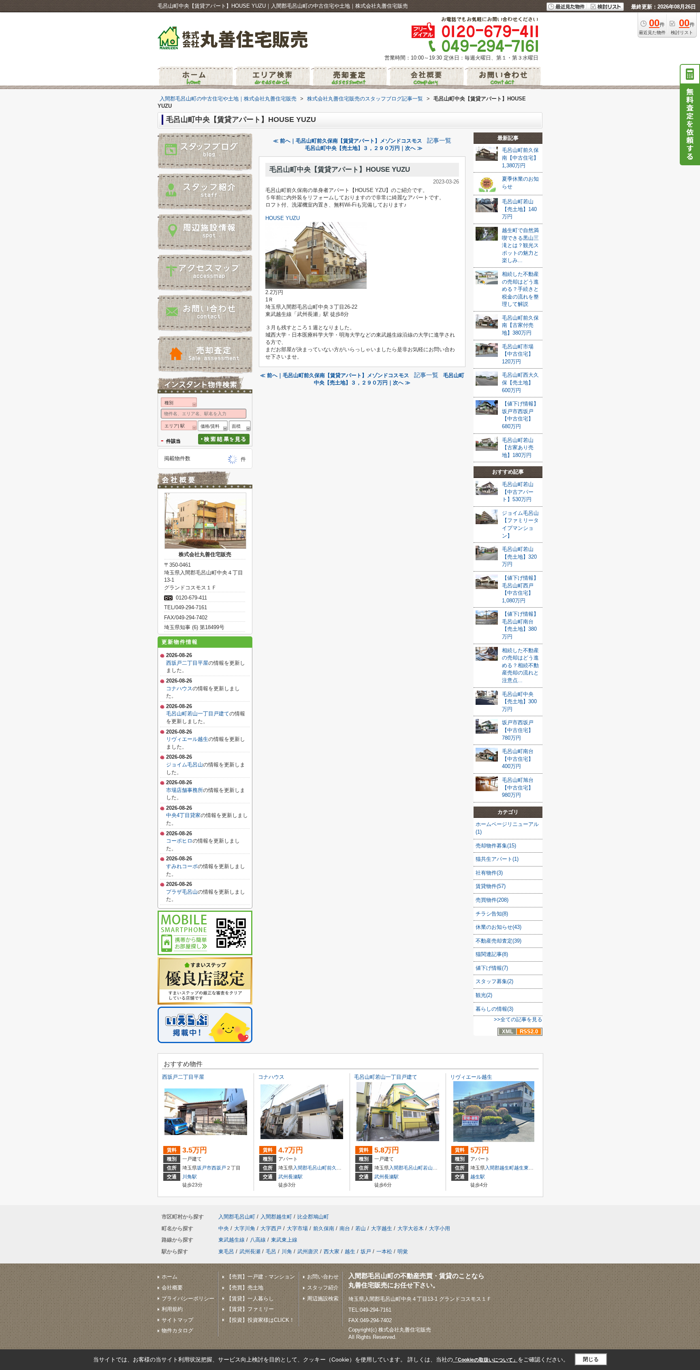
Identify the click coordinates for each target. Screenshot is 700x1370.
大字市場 (297, 1228)
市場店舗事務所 (184, 790)
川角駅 (189, 1177)
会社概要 (172, 1288)
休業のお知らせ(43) (498, 927)
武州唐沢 (307, 1251)
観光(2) (484, 995)
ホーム (169, 1277)
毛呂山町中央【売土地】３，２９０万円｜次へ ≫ (364, 148)
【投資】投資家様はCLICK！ (260, 1320)
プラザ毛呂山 (182, 892)
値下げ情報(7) (492, 968)
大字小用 (439, 1228)
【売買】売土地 (244, 1288)
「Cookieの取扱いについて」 (485, 1360)
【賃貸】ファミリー (250, 1309)
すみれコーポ (182, 866)
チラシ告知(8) (492, 914)
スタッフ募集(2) (494, 981)
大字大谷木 (410, 1228)
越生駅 (477, 1177)
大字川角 (244, 1228)
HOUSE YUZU (282, 218)
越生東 (521, 1168)
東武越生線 (231, 1240)
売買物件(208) (492, 900)
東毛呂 (226, 1251)
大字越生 (381, 1228)
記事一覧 (439, 140)
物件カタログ (177, 1330)
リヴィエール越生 (187, 739)
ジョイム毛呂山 (184, 765)
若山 (428, 1168)
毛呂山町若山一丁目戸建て (197, 714)
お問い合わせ (323, 1277)
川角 (287, 1251)
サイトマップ (177, 1320)
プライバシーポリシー (188, 1298)
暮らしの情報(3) (494, 1009)
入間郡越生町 (499, 1168)
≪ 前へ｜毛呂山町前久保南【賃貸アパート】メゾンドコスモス (347, 141)
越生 (350, 1251)
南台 (344, 1228)
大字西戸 (271, 1228)
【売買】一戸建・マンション (260, 1277)
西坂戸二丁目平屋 (187, 663)
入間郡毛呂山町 (310, 1168)
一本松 (384, 1251)
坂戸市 (204, 1168)
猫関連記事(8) (492, 954)
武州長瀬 (249, 1251)
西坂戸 (218, 1168)
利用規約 (172, 1309)
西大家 (331, 1251)
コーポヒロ (179, 841)
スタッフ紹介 (323, 1288)
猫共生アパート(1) (497, 859)
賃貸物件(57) (491, 886)
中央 (223, 1228)
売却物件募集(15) (496, 846)
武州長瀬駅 (290, 1177)
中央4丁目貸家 (183, 815)
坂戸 (366, 1251)
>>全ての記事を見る (518, 1019)
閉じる (591, 1359)
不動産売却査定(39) (498, 941)
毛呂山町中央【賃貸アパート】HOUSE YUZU (339, 169)
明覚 (402, 1251)
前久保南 (336, 1168)
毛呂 (271, 1251)
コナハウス (179, 688)
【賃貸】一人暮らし (250, 1298)
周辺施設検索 (323, 1298)
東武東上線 (284, 1240)
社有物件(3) (489, 873)
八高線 (258, 1240)
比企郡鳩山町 (313, 1217)
